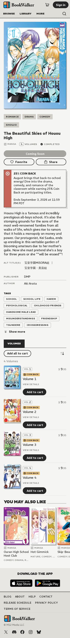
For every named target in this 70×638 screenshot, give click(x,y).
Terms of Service (17, 609)
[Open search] (64, 14)
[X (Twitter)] (6, 632)
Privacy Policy (46, 603)
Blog (7, 596)
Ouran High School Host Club (16, 553)
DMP (27, 276)
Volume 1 (29, 379)
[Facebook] (22, 632)
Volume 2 (29, 412)
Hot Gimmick (40, 552)
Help (32, 596)
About (20, 596)
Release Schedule (17, 603)
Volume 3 (29, 445)
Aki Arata (30, 283)
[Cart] (47, 5)
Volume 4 (29, 478)
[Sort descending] (62, 353)
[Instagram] (30, 632)
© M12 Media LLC (14, 625)
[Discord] (14, 632)
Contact (46, 596)
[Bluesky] (39, 632)
